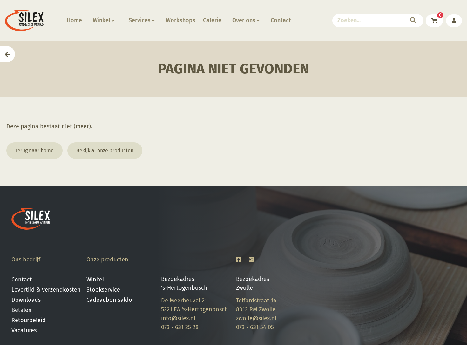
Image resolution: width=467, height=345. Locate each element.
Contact (281, 20)
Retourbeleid (28, 320)
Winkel (101, 20)
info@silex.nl (178, 318)
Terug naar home (34, 150)
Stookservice (103, 289)
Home (74, 20)
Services (140, 20)
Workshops (180, 20)
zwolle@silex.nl (256, 318)
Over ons (243, 20)
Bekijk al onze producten (104, 150)
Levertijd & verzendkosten (46, 289)
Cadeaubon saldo (109, 299)
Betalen (21, 310)
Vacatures (24, 330)
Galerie (212, 20)
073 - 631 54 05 (255, 327)
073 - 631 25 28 (180, 327)
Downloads (26, 299)
